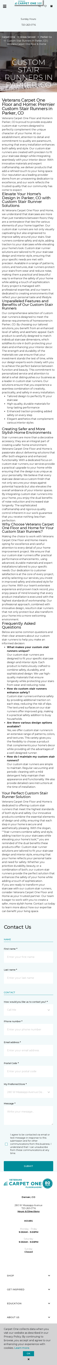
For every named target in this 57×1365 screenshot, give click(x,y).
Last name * (10, 970)
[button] (40, 6)
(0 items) (51, 6)
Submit (28, 1166)
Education (14, 1303)
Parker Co (46, 37)
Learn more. (22, 1347)
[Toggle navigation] (5, 6)
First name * (10, 949)
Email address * (12, 1042)
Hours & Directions (29, 1211)
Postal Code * (11, 1063)
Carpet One (8, 37)
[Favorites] (45, 6)
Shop (10, 1275)
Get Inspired (15, 1289)
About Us (13, 1317)
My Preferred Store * (15, 1084)
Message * (9, 1103)
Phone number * (13, 1021)
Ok (28, 1353)
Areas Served (27, 37)
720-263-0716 (28, 24)
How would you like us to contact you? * (26, 1002)
